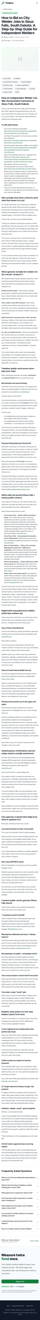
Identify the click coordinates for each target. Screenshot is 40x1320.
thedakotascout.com (15, 582)
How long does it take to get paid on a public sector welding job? (17, 1199)
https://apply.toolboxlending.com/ (18, 489)
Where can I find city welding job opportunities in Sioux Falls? (18, 1179)
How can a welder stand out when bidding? (16, 1229)
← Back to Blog (34, 1241)
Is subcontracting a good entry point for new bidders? (16, 1222)
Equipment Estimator (18, 1306)
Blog (8, 1306)
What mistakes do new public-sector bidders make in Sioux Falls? (17, 1207)
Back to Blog (8, 9)
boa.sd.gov (28, 161)
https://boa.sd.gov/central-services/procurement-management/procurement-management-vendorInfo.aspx (20, 159)
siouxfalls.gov (23, 133)
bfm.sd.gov (32, 169)
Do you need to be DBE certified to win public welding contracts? (17, 1215)
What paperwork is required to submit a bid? (17, 1193)
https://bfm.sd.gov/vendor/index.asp (16, 169)
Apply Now (29, 1306)
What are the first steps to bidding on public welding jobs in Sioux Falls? (16, 1186)
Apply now (20, 1281)
